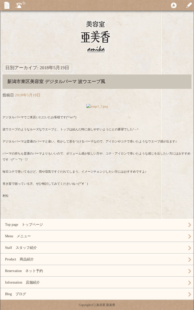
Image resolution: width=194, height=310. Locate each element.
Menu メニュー (18, 236)
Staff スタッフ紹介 (21, 248)
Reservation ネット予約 (24, 271)
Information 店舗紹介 (22, 282)
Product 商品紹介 (19, 259)
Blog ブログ (15, 294)
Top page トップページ (24, 224)
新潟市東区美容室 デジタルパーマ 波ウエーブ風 (56, 81)
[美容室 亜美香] (97, 41)
